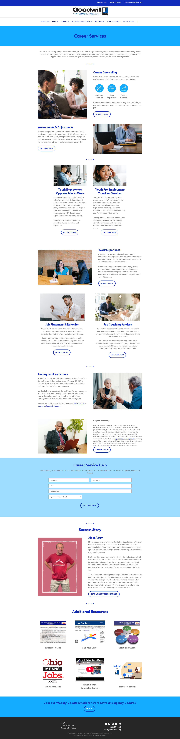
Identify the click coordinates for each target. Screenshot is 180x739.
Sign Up (89, 709)
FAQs (63, 723)
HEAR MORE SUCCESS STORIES (104, 594)
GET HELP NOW (102, 114)
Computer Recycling (68, 728)
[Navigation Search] (138, 22)
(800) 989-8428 (115, 2)
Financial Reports (67, 725)
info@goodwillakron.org (133, 2)
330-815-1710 (79, 403)
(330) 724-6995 (115, 727)
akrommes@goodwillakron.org (49, 406)
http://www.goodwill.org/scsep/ (124, 439)
